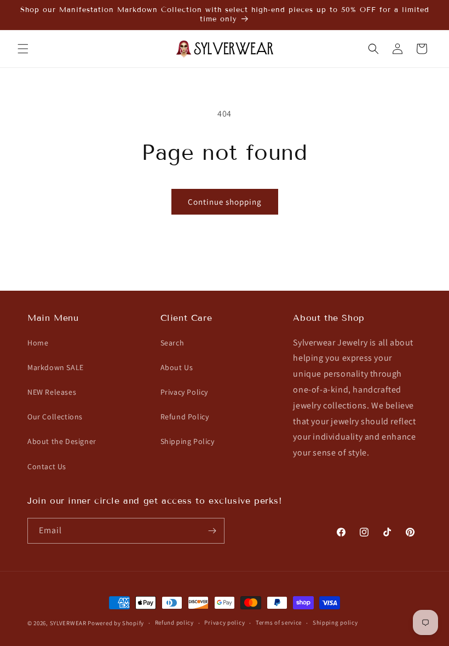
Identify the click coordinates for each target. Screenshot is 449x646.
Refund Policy (184, 417)
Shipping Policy (187, 441)
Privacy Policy (184, 392)
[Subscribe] (212, 531)
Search (172, 343)
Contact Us (46, 466)
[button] (23, 49)
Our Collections (55, 417)
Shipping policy (335, 622)
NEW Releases (51, 392)
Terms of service (279, 622)
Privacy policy (224, 622)
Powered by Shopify (116, 623)
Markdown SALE (55, 367)
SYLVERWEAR (68, 623)
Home (37, 343)
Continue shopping (225, 202)
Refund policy (174, 622)
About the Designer (61, 441)
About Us (176, 367)
